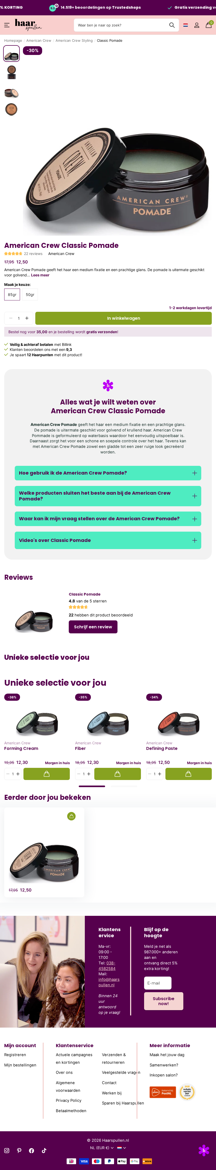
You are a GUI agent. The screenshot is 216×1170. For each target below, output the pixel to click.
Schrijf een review (93, 627)
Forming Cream (21, 748)
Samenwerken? (164, 1065)
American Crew (38, 40)
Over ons (64, 1072)
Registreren (15, 1054)
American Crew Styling (74, 40)
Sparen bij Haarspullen (123, 1103)
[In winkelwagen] (46, 774)
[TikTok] (44, 1150)
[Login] (196, 25)
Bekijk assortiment (7, 25)
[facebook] (31, 1150)
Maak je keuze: (17, 284)
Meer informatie (170, 1045)
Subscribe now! (163, 1001)
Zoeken (172, 25)
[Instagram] (6, 1150)
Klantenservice (75, 1045)
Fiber (80, 748)
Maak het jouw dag (167, 1054)
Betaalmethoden (71, 1110)
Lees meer (40, 275)
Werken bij (112, 1093)
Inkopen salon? (164, 1075)
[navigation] (11, 53)
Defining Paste (162, 748)
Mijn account (20, 1045)
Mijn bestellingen (20, 1065)
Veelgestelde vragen (121, 1072)
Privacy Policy (68, 1100)
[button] (26, 318)
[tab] (92, 786)
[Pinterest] (19, 1150)
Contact (109, 1082)
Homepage (13, 40)
